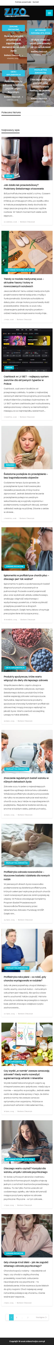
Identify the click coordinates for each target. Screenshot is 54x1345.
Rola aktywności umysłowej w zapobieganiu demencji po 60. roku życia (13, 43)
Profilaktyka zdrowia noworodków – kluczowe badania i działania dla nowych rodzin (27, 875)
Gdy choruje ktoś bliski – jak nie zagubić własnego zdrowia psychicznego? (26, 1264)
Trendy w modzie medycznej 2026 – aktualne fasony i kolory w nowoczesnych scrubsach (24, 282)
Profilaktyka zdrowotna (40, 71)
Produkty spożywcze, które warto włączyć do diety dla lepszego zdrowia (26, 678)
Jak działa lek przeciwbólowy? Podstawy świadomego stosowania (24, 186)
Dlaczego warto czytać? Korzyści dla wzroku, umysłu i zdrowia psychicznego (26, 1170)
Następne (40, 1317)
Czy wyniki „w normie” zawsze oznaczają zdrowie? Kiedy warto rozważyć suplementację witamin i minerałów (26, 1074)
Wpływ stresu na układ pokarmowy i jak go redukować (40, 43)
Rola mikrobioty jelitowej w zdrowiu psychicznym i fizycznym (13, 87)
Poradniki (10, 465)
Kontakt (36, 2)
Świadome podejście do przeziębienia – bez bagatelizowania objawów (26, 475)
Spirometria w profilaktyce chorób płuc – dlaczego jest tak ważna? (26, 577)
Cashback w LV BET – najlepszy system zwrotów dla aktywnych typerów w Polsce (26, 380)
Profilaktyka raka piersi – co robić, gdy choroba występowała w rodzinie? (25, 978)
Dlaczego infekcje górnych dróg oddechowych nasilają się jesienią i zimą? (40, 87)
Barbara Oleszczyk (12, 55)
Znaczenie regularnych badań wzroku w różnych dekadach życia (26, 779)
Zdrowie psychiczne (13, 28)
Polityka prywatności (23, 2)
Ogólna (9, 176)
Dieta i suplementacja (13, 73)
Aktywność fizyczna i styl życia (40, 31)
